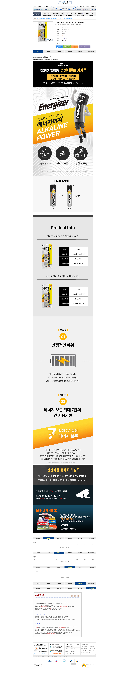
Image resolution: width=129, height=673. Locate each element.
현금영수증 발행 (91, 646)
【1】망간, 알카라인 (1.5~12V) (53, 18)
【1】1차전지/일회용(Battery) (42, 18)
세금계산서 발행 (84, 646)
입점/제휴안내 (91, 650)
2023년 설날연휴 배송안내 (70, 653)
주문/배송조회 (83, 650)
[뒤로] (59, 46)
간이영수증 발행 (84, 648)
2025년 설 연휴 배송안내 (70, 648)
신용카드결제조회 (91, 648)
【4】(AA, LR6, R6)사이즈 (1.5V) (66, 18)
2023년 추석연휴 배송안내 (70, 651)
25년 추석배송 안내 (69, 646)
